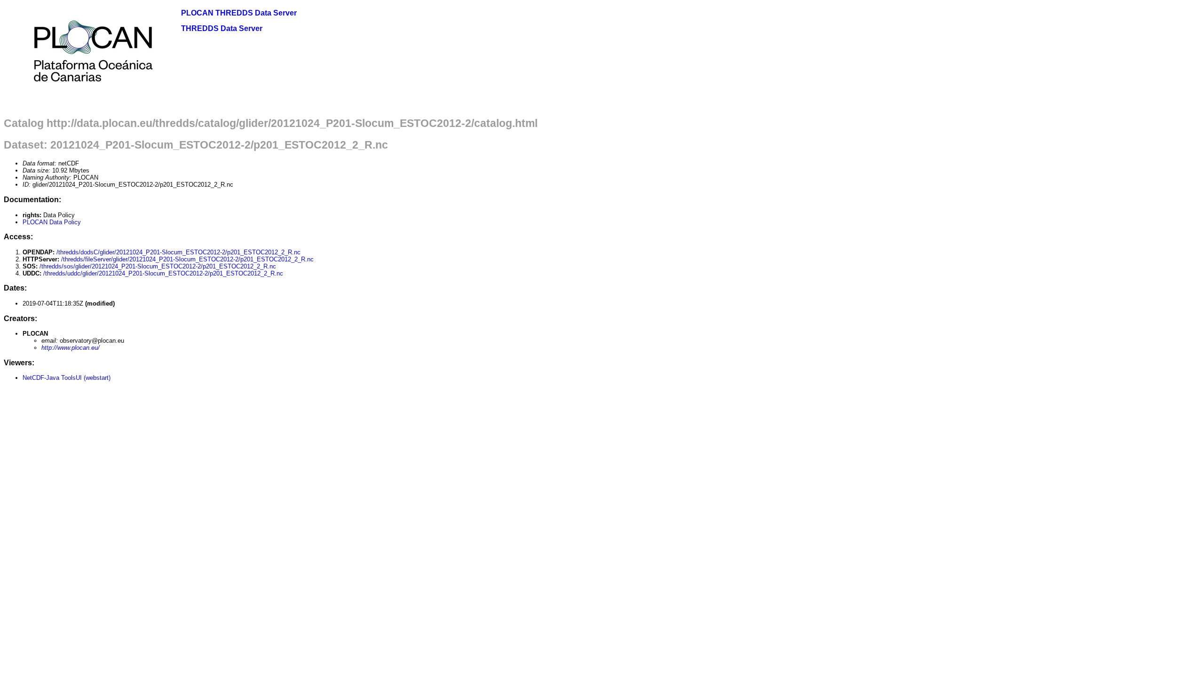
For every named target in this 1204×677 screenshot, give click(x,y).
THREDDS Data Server (221, 28)
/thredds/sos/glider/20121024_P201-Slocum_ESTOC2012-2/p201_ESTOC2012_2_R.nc (158, 266)
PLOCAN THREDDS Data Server (239, 13)
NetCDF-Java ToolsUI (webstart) (67, 377)
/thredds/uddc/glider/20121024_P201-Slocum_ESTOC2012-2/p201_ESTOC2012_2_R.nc (163, 273)
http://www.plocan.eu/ (70, 347)
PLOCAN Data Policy (52, 222)
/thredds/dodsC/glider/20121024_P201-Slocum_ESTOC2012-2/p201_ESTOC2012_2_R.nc (178, 252)
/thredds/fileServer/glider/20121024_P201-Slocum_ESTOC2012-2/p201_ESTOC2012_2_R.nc (187, 259)
